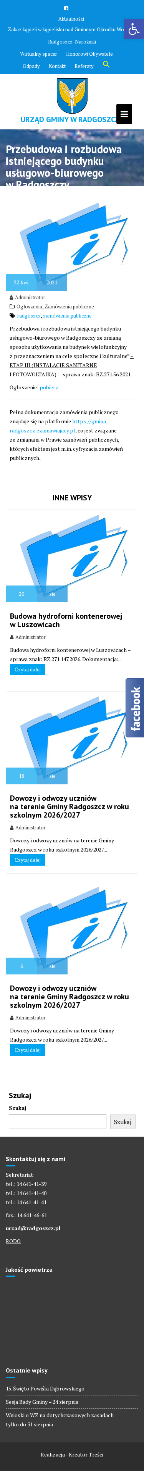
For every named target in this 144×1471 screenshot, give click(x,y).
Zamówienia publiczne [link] (69, 306)
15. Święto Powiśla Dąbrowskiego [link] (45, 1388)
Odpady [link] (31, 66)
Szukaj (17, 1107)
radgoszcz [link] (29, 315)
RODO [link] (13, 1241)
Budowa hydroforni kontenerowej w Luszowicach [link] (66, 620)
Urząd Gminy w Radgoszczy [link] (72, 119)
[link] (134, 29)
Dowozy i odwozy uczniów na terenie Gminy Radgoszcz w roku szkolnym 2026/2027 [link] (69, 806)
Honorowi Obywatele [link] (89, 53)
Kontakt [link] (57, 66)
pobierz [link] (49, 387)
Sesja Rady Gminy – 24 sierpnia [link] (42, 1401)
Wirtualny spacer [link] (38, 53)
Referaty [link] (84, 66)
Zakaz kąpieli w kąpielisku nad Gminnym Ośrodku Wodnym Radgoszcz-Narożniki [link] (72, 35)
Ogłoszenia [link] (29, 306)
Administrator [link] (30, 297)
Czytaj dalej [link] (28, 669)
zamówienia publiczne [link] (67, 315)
